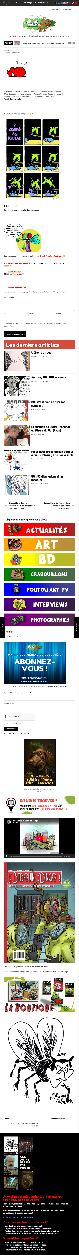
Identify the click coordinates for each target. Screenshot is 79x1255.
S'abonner (11, 3)
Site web (57, 313)
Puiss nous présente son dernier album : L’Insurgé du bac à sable (52, 453)
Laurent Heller (15, 99)
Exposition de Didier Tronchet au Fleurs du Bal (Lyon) (50, 428)
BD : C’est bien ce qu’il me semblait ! (48, 404)
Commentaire (9, 297)
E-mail (32, 313)
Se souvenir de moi (14, 724)
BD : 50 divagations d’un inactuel (47, 478)
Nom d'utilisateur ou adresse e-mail (17, 693)
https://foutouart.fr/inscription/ (57, 686)
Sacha (33, 434)
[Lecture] (7, 856)
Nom (6, 313)
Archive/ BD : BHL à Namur (48, 377)
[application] (39, 838)
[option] (41, 43)
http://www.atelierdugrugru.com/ (25, 210)
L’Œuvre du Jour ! (42, 352)
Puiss (32, 409)
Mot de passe (9, 703)
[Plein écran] (72, 856)
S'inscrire (7, 733)
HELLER (10, 205)
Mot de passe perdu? (21, 733)
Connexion (19, 3)
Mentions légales (58, 1118)
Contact (7, 1118)
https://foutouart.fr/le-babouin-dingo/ (54, 972)
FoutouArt (7, 52)
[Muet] (69, 856)
